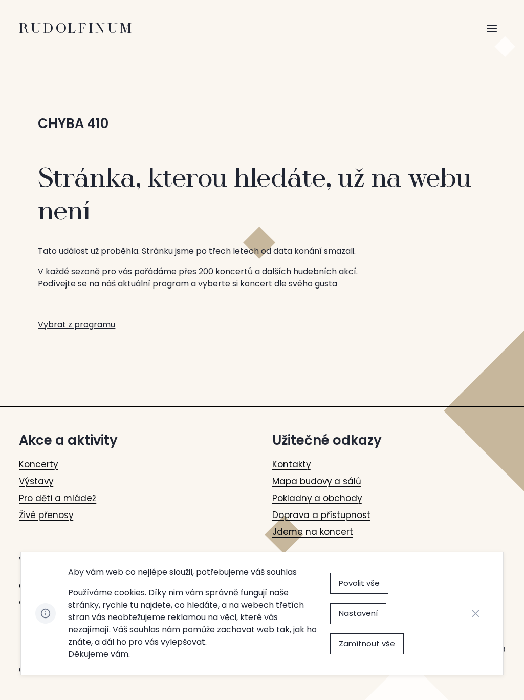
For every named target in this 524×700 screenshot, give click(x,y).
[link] (38, 464)
